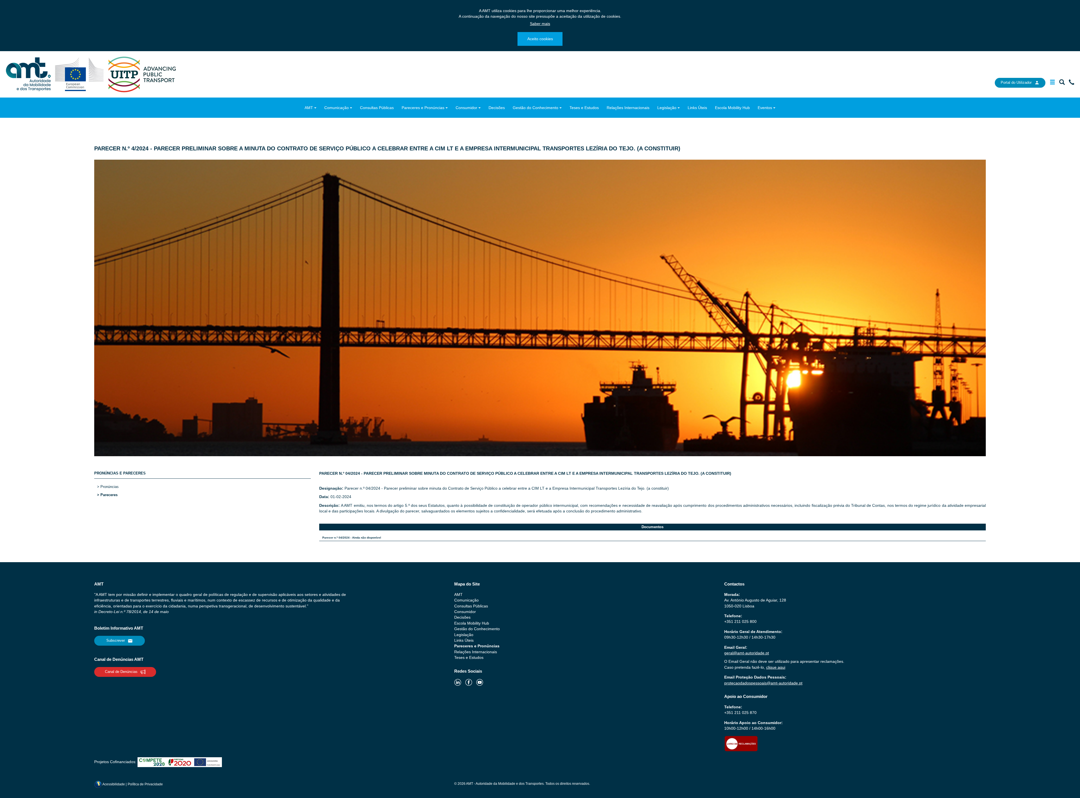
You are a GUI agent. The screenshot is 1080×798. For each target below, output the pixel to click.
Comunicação (336, 107)
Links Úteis (697, 107)
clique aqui (775, 667)
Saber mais (540, 23)
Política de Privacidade (145, 784)
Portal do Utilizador (1016, 82)
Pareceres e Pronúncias (423, 107)
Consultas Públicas (377, 107)
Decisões (497, 107)
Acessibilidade (114, 784)
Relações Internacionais (628, 107)
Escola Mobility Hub (732, 107)
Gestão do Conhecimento (535, 107)
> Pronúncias (108, 487)
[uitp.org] (141, 74)
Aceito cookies (540, 39)
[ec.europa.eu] (80, 74)
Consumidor (466, 107)
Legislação (666, 107)
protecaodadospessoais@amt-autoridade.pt (763, 683)
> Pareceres (107, 495)
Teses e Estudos (584, 107)
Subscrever (115, 640)
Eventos (765, 107)
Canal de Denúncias (121, 672)
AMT (309, 107)
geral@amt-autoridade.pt (746, 653)
